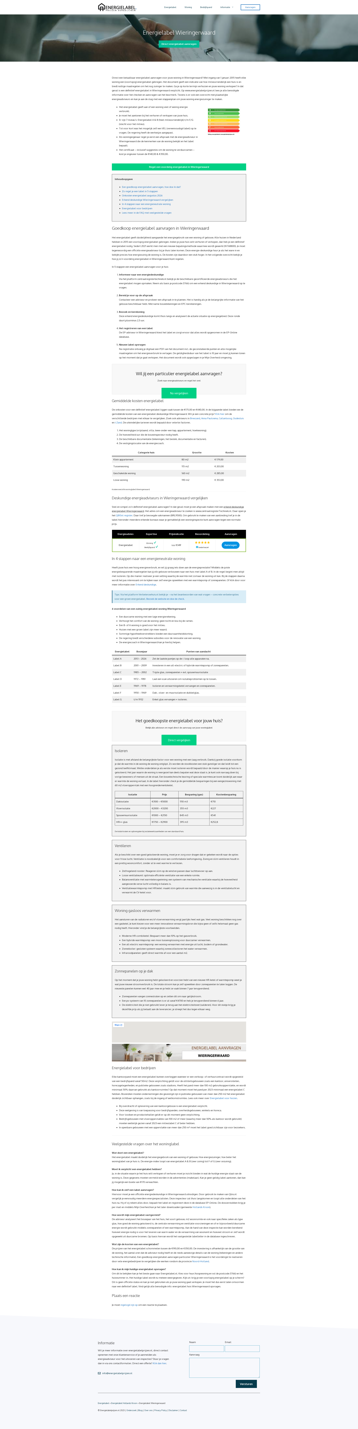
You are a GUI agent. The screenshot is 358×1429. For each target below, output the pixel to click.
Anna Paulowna (209, 418)
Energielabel (170, 7)
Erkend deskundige (146, 584)
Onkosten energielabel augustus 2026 (142, 195)
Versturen (246, 1384)
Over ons (148, 1410)
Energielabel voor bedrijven (137, 208)
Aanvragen (250, 7)
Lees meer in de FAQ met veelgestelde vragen (146, 212)
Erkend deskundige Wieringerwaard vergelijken (147, 199)
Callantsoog (225, 418)
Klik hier (219, 413)
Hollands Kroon (201, 1207)
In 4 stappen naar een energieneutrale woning (146, 204)
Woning (188, 7)
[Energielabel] (117, 6)
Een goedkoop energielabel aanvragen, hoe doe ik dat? (151, 186)
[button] (179, 167)
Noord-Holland (200, 1261)
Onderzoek (131, 1410)
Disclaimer (173, 1410)
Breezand (195, 418)
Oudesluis (238, 418)
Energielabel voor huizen (223, 1098)
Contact (183, 1410)
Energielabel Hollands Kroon (124, 1403)
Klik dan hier (159, 1363)
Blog (140, 1410)
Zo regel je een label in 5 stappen (140, 191)
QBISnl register (124, 515)
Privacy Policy (160, 1410)
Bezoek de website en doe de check (165, 598)
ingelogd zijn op (129, 1304)
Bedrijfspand (206, 7)
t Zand (118, 422)
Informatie (225, 7)
